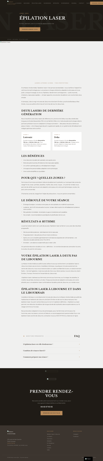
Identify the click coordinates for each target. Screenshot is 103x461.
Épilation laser (36, 3)
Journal (74, 3)
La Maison (18, 3)
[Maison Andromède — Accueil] (11, 3)
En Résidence (65, 3)
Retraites (56, 3)
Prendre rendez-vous (30, 29)
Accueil (9, 39)
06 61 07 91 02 (46, 407)
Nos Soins (27, 3)
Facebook (75, 436)
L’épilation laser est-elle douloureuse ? (38, 344)
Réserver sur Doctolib (51, 413)
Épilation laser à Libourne (53, 434)
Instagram (75, 434)
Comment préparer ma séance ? (35, 357)
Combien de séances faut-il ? (34, 351)
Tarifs (88, 3)
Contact (81, 3)
